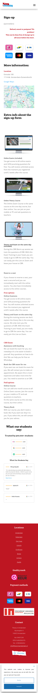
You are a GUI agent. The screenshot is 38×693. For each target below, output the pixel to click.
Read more (9, 478)
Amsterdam (19, 533)
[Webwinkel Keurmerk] (19, 579)
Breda (19, 554)
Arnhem (19, 558)
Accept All (19, 686)
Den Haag (19, 541)
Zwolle (19, 562)
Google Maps (9, 82)
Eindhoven (19, 550)
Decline (19, 680)
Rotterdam (19, 537)
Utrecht (19, 545)
